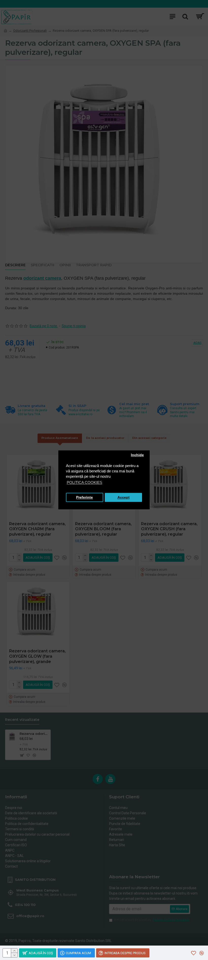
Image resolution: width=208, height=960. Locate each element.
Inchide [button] (137, 455)
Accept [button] (123, 497)
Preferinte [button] (84, 497)
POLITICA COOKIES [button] (84, 483)
